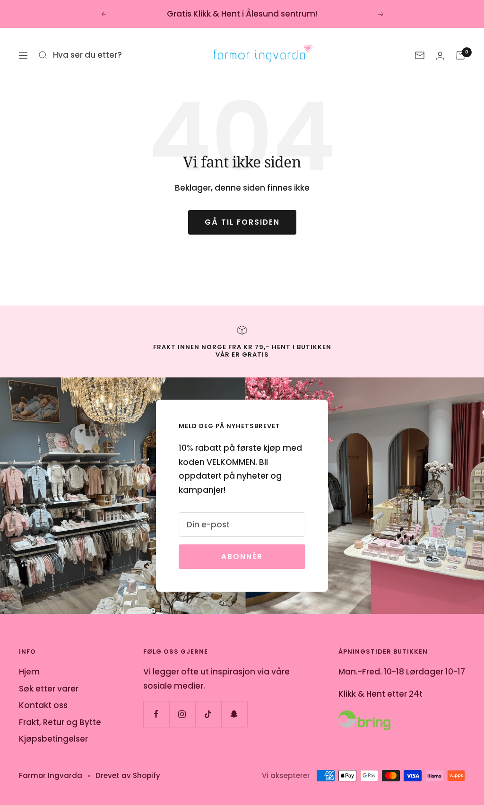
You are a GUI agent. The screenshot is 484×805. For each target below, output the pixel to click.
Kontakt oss (43, 705)
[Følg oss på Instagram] (182, 714)
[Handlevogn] (460, 55)
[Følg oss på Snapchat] (234, 714)
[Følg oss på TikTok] (208, 714)
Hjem (29, 671)
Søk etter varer (48, 688)
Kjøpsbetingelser (53, 738)
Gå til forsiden (242, 222)
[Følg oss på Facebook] (156, 714)
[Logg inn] (440, 56)
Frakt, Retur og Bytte (60, 722)
